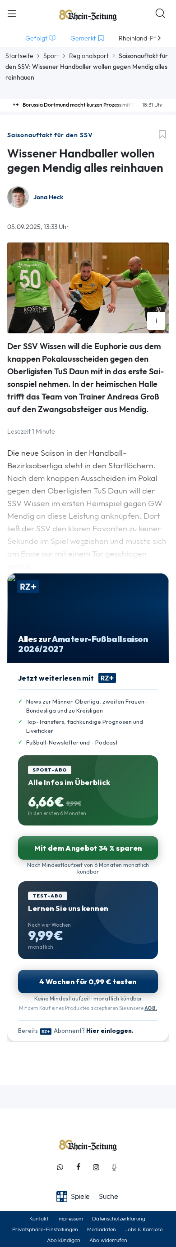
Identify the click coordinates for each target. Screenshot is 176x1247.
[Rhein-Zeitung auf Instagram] (96, 1167)
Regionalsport (89, 56)
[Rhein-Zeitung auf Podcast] (114, 1167)
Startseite (19, 56)
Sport (51, 56)
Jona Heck (48, 197)
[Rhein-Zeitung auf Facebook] (78, 1167)
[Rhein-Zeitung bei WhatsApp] (60, 1167)
